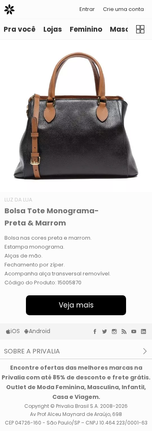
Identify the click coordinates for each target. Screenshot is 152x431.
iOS (15, 331)
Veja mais (76, 305)
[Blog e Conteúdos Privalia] (126, 331)
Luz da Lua (18, 200)
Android (39, 331)
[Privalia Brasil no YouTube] (136, 331)
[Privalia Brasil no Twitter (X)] (106, 331)
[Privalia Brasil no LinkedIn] (145, 331)
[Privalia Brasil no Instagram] (116, 331)
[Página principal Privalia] (9, 9)
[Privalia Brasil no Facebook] (97, 331)
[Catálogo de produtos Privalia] (140, 29)
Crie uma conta (123, 9)
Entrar (87, 9)
